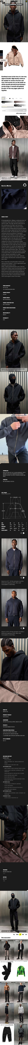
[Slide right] (24, 533)
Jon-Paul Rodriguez (11, 931)
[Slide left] (21, 533)
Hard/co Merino (6, 186)
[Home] (14, 1)
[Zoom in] (14, 21)
